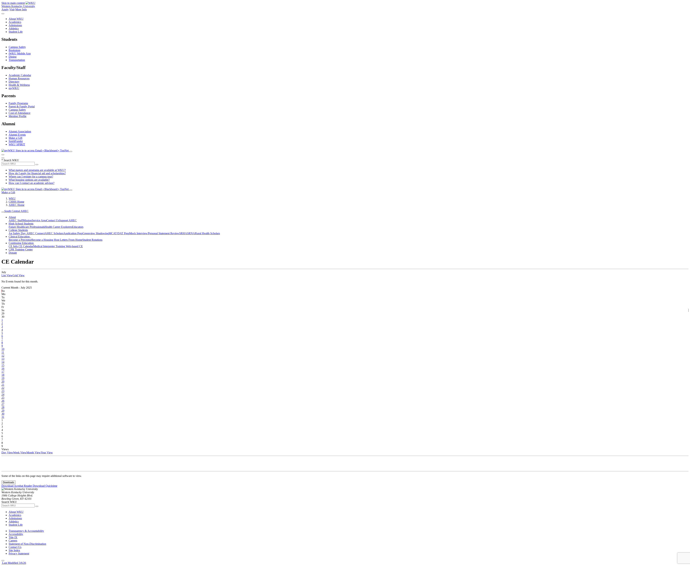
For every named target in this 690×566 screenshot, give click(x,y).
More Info (21, 9)
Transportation (17, 59)
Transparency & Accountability (26, 530)
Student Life (16, 31)
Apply (5, 9)
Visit (12, 9)
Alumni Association (20, 131)
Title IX (13, 537)
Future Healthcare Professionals (27, 226)
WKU (12, 198)
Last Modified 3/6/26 (13, 562)
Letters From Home (71, 239)
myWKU (14, 88)
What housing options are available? (29, 179)
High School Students (21, 223)
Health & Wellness (19, 84)
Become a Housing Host (45, 239)
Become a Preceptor (20, 239)
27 (2, 404)
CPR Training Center (21, 249)
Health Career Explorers (58, 226)
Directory (14, 81)
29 (2, 410)
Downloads (8, 482)
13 (2, 358)
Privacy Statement (19, 553)
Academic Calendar (20, 75)
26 (2, 400)
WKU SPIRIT (17, 144)
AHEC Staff (16, 220)
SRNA (191, 233)
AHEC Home (16, 204)
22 (2, 387)
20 (2, 381)
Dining (13, 56)
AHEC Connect (35, 233)
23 (2, 391)
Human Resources (19, 78)
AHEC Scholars (54, 233)
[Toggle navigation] (2, 212)
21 (2, 384)
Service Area (39, 220)
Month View (33, 452)
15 (2, 365)
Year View (47, 452)
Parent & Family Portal (22, 106)
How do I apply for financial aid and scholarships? (37, 173)
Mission (27, 220)
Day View (7, 452)
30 (2, 413)
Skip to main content (13, 2)
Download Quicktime (45, 485)
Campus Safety (17, 47)
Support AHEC (68, 220)
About (12, 217)
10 (2, 349)
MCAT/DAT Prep (119, 233)
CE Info (14, 246)
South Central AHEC (16, 211)
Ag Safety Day (17, 233)
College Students (18, 230)
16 (2, 368)
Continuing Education (21, 243)
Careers (13, 540)
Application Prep (72, 233)
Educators (77, 226)
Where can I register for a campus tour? (31, 176)
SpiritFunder (16, 141)
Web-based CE (74, 246)
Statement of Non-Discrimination (27, 543)
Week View (19, 452)
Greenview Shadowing (95, 233)
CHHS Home (16, 201)
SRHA (183, 233)
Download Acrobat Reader (17, 485)
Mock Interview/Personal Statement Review (154, 233)
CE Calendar (26, 246)
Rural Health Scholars (207, 233)
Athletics (14, 28)
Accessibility (16, 534)
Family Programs (18, 103)
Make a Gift (15, 137)
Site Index (14, 550)
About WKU (16, 18)
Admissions (15, 25)
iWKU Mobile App (20, 53)
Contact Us (52, 220)
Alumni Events (17, 134)
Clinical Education (20, 236)
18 (2, 374)
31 (2, 416)
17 (2, 371)
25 (2, 397)
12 (2, 355)
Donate (13, 252)
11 (2, 352)
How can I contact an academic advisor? (31, 183)
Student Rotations (92, 239)
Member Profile (17, 116)
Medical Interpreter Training (49, 246)
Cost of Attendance (19, 112)
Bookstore (14, 50)
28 (2, 407)
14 (2, 361)
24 (2, 394)
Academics (15, 22)
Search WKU (10, 160)
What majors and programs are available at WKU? (37, 170)
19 (2, 378)
